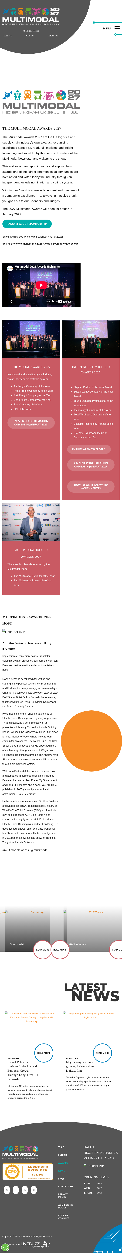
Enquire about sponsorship (27, 224)
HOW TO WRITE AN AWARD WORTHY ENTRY (91, 486)
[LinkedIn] (25, 1190)
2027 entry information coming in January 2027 (31, 422)
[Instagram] (34, 1190)
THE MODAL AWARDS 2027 (31, 367)
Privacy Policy (63, 1195)
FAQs (61, 1178)
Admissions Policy (65, 1206)
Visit (61, 1147)
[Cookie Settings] (5, 1247)
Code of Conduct (64, 1217)
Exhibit (62, 1155)
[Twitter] (7, 1190)
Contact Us (65, 1186)
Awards (63, 1162)
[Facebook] (16, 1190)
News (61, 1170)
